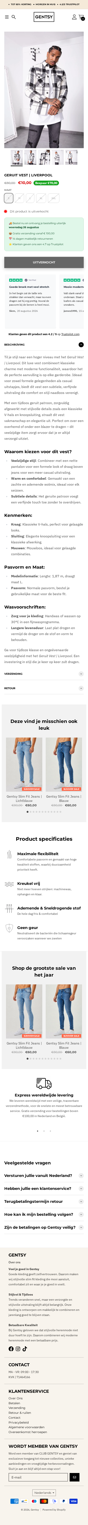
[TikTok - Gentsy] (24, 1348)
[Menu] (6, 17)
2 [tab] (44, 1131)
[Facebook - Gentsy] (11, 1348)
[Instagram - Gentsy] (18, 1348)
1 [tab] (37, 1131)
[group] (17, 158)
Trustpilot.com (70, 334)
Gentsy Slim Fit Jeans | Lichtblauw (24, 798)
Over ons (15, 1262)
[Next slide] (77, 151)
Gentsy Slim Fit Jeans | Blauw (63, 798)
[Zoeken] (13, 17)
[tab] (28, 812)
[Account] (74, 17)
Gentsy (35, 1509)
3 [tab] (50, 1131)
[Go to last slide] (11, 151)
